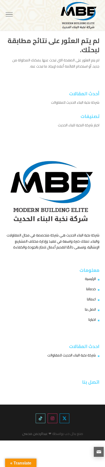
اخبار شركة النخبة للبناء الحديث (78, 125)
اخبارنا (92, 319)
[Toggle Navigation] (9, 15)
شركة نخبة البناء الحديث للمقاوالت (75, 102)
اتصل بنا (90, 309)
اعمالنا (91, 299)
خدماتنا (91, 289)
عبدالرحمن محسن (35, 433)
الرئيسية (90, 278)
